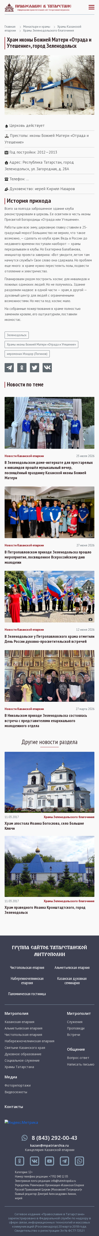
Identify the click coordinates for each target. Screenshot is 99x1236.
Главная (10, 27)
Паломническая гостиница (27, 993)
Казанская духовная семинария (72, 981)
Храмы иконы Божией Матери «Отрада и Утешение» (41, 344)
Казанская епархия (19, 1022)
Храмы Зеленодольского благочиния (48, 30)
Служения (74, 1022)
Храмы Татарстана (19, 1067)
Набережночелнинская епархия (27, 981)
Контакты (14, 1106)
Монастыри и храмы (36, 27)
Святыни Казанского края (25, 1048)
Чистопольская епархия (27, 967)
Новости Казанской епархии (24, 456)
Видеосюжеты (16, 1092)
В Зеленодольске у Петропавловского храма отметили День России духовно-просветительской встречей (49, 639)
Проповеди (75, 1028)
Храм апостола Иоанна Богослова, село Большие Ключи (44, 826)
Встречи (73, 1035)
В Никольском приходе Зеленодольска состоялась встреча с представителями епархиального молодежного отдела (46, 720)
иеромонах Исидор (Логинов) (27, 354)
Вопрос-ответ (78, 1058)
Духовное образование (23, 1054)
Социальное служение (22, 1060)
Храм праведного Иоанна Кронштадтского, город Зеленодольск (45, 910)
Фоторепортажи (18, 1085)
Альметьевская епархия (72, 967)
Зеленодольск (16, 335)
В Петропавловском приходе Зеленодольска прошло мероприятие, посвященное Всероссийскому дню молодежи (48, 557)
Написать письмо (80, 1064)
